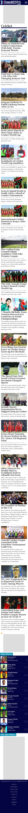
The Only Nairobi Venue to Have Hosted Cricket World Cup (14, 286)
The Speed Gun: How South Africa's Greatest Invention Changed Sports (13, 379)
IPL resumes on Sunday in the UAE (13, 506)
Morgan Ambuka (13, 727)
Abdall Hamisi (13, 672)
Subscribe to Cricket (1, 633)
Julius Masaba (12, 704)
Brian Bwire (12, 657)
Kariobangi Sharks (13, 660)
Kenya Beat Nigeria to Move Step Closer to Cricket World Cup (12, 132)
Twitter (14, 799)
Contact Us (14, 794)
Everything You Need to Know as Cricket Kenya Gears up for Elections (13, 349)
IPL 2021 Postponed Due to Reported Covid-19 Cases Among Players (14, 581)
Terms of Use (14, 791)
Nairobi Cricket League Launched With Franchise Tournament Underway (13, 543)
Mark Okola (12, 665)
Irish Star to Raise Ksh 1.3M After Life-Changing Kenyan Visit (13, 76)
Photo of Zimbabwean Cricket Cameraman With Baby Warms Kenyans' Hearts (12, 47)
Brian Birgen (12, 688)
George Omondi (13, 696)
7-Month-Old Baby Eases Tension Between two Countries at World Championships (14, 315)
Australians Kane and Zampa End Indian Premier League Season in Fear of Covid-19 (13, 613)
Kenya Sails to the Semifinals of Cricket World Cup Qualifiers (12, 161)
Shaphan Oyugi (13, 680)
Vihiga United (11, 668)
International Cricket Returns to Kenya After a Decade (13, 221)
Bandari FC (11, 722)
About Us (14, 784)
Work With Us (14, 787)
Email (14, 804)
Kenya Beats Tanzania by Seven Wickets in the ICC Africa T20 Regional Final (13, 437)
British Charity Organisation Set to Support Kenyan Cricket (14, 409)
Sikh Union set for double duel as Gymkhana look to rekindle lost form (10, 471)
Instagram (14, 802)
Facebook (14, 797)
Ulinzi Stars (11, 676)
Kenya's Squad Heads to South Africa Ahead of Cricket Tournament (13, 193)
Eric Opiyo (11, 711)
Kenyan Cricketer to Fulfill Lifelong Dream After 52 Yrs (13, 104)
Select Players (6, 654)
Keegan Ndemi (13, 719)
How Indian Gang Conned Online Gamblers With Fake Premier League (12, 252)
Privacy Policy (14, 789)
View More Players (8, 734)
